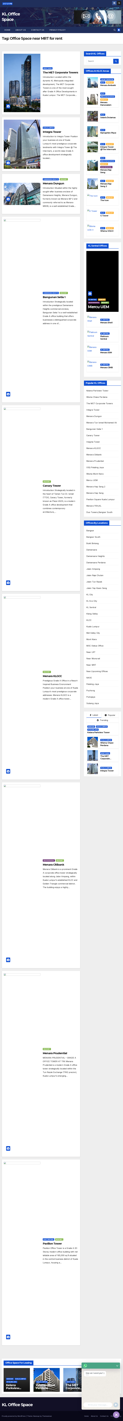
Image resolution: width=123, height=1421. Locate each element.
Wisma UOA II (106, 231)
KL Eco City (91, 601)
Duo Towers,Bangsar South (99, 512)
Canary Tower (52, 485)
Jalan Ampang (93, 569)
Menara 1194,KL (93, 506)
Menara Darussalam (105, 103)
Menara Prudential (55, 1053)
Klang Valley (92, 614)
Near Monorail (48, 860)
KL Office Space (17, 1404)
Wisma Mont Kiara (94, 474)
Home (7, 30)
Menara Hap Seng (95, 493)
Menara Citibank (53, 864)
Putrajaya (90, 697)
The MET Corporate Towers (60, 72)
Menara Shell (106, 322)
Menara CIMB (106, 367)
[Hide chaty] (116, 1414)
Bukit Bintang (48, 1239)
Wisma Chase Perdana (96, 397)
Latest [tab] (95, 715)
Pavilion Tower (52, 1243)
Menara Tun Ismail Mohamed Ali (101, 422)
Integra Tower (52, 132)
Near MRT (63, 179)
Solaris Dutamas (108, 117)
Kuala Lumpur (48, 127)
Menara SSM (106, 352)
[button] (115, 30)
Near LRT (110, 82)
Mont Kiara (47, 68)
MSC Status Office (107, 96)
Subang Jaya (92, 703)
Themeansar (47, 1416)
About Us (20, 30)
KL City (89, 594)
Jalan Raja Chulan (94, 575)
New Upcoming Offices (97, 671)
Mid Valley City (93, 633)
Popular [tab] (111, 715)
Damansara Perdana (95, 562)
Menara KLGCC (52, 676)
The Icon (104, 200)
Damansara (91, 550)
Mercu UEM (98, 306)
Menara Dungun (53, 183)
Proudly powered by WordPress (14, 1416)
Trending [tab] (103, 720)
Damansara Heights (50, 179)
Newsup (36, 1416)
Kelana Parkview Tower (97, 390)
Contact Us (37, 30)
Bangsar (90, 530)
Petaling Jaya (92, 684)
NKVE (89, 678)
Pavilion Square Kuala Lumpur (100, 499)
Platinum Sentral (104, 337)
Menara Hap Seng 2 (105, 185)
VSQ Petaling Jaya (95, 467)
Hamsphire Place (108, 133)
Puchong (90, 690)
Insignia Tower (93, 442)
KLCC (103, 82)
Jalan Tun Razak (107, 79)
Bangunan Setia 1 (54, 297)
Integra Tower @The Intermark (108, 148)
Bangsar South (93, 537)
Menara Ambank (108, 85)
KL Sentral (92, 299)
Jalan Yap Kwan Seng (96, 588)
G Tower (104, 216)
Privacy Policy (57, 30)
